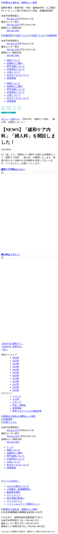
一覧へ (4, 349)
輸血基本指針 (13, 492)
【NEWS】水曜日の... (12, 346)
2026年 (15, 357)
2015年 (15, 390)
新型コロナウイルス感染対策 (27, 411)
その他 (15, 399)
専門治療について (16, 66)
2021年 (15, 372)
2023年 (15, 366)
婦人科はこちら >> (10, 254)
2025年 (15, 360)
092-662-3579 (13, 19)
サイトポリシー (15, 501)
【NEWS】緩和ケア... (12, 343)
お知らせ (14, 119)
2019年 (15, 378)
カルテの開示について (18, 486)
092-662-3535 (13, 25)
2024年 (15, 363)
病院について (13, 60)
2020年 (15, 375)
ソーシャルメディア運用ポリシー (24, 504)
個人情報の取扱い (16, 498)
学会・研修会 (19, 405)
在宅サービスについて (18, 75)
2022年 (15, 369)
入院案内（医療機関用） (19, 489)
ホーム (4, 119)
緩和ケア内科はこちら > (13, 169)
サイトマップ (13, 495)
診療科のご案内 (15, 63)
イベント (16, 396)
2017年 (15, 384)
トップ (10, 447)
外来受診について (16, 69)
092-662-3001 (13, 30)
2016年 (15, 387)
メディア (16, 402)
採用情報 (11, 78)
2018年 (15, 381)
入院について (13, 72)
